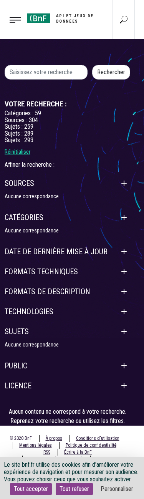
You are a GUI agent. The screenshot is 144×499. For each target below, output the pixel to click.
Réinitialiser (17, 151)
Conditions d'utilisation (97, 438)
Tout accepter (31, 488)
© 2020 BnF (21, 438)
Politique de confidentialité (91, 445)
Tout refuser (74, 488)
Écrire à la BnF (78, 452)
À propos (54, 438)
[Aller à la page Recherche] (123, 19)
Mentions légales (35, 445)
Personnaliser (117, 488)
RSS (46, 452)
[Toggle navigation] (11, 19)
